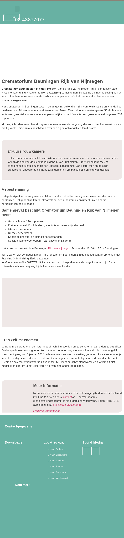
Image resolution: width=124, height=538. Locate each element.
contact (67, 397)
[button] (17, 9)
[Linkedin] (95, 451)
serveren (85, 346)
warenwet (66, 354)
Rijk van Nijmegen (59, 248)
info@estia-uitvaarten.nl (67, 404)
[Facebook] (86, 451)
